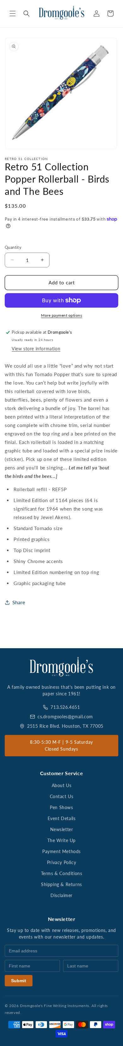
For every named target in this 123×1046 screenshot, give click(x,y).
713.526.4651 (65, 707)
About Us (62, 785)
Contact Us (61, 796)
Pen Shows (61, 807)
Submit (18, 980)
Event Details (62, 818)
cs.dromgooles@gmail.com (65, 716)
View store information (36, 348)
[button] (13, 13)
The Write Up (61, 840)
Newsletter (61, 829)
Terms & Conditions (61, 873)
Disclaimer (61, 895)
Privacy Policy (61, 862)
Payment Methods (61, 851)
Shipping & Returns (61, 884)
